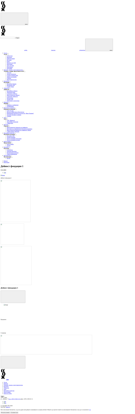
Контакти (9, 57)
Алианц (9, 116)
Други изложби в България (14, 138)
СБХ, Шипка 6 (11, 120)
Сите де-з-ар (10, 110)
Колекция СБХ (11, 85)
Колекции (6, 81)
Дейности (6, 88)
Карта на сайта (8, 393)
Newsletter (9, 68)
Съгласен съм (14, 412)
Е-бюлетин (10, 150)
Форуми (6, 124)
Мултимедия (7, 155)
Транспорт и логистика (13, 100)
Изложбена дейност (12, 91)
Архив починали (11, 74)
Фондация (9, 64)
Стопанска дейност (12, 93)
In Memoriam (10, 106)
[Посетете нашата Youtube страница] (5, 403)
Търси (17, 37)
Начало (6, 161)
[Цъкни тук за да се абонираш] (46, 354)
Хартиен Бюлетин (12, 151)
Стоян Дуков (10, 86)
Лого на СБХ (10, 65)
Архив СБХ (10, 99)
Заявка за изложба (11, 77)
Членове (9, 72)
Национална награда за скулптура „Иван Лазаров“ (20, 113)
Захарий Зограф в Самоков (14, 114)
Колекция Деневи (11, 84)
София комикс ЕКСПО (13, 131)
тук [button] (90, 409)
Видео (8, 158)
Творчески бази (11, 92)
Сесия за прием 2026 (12, 75)
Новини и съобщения (12, 105)
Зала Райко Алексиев (12, 121)
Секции (9, 78)
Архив (8, 145)
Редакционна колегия (12, 152)
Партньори (10, 67)
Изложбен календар (9, 133)
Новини (6, 102)
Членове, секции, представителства (13, 70)
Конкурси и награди (9, 107)
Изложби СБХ (11, 136)
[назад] (24, 71)
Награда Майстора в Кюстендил (15, 112)
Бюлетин (6, 147)
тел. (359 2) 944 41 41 (15, 399)
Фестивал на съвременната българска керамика (19, 128)
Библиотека (10, 98)
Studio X (8, 407)
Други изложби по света (13, 140)
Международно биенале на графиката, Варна (19, 130)
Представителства (12, 79)
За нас (5, 53)
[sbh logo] (3, 12)
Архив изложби (11, 137)
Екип (8, 61)
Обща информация (12, 154)
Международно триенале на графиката (17, 127)
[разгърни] (8, 53)
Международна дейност (13, 95)
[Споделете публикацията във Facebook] (5, 172)
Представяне (7, 141)
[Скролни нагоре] (13, 362)
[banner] (12, 244)
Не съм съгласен (5, 412)
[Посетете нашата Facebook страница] (5, 401)
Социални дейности (12, 96)
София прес (10, 123)
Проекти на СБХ (11, 63)
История (9, 60)
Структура (9, 55)
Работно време (11, 58)
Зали (5, 117)
